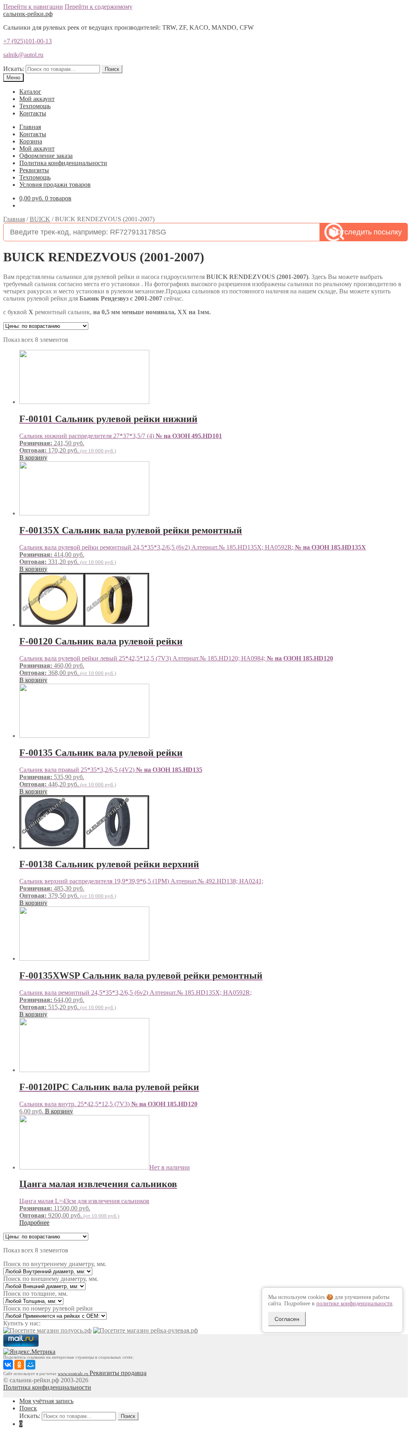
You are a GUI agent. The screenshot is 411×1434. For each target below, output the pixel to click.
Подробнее (34, 1222)
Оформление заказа (46, 155)
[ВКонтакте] (8, 1364)
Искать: (13, 68)
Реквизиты (34, 170)
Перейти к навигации (33, 6)
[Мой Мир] (30, 1364)
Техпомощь (35, 106)
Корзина (30, 141)
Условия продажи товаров (55, 184)
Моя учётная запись (46, 1401)
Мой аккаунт (37, 98)
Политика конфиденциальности (63, 163)
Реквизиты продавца (118, 1372)
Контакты (32, 113)
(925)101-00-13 (27, 41)
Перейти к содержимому (98, 6)
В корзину (33, 457)
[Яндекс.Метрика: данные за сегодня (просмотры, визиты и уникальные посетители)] (29, 1351)
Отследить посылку (369, 232)
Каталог (30, 91)
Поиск (112, 69)
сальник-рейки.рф (28, 13)
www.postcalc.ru (74, 1373)
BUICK (40, 219)
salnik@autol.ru (23, 54)
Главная (30, 126)
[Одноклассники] (19, 1364)
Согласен (287, 1319)
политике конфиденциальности (354, 1304)
